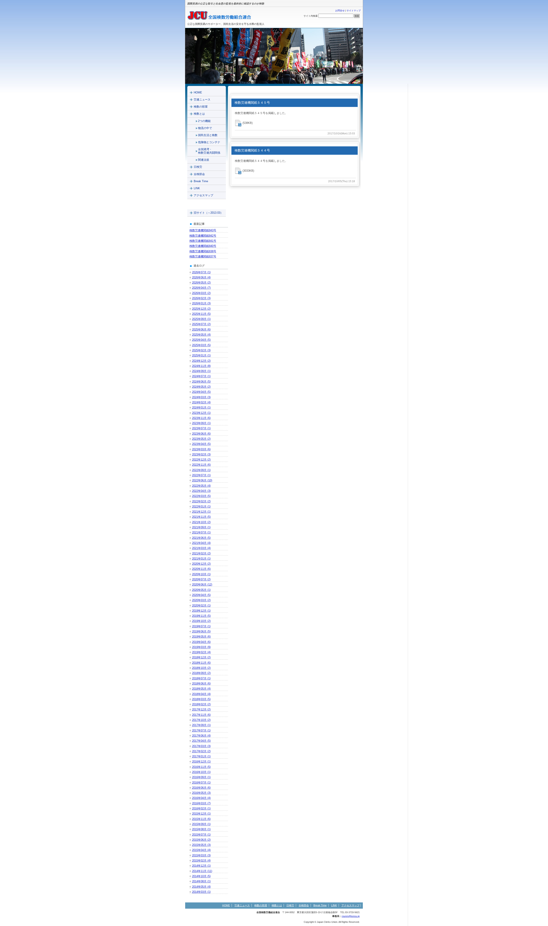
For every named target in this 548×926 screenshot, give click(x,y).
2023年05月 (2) (201, 438)
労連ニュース (202, 99)
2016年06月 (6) (201, 787)
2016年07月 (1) (201, 782)
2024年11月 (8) (201, 366)
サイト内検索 (311, 16)
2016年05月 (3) (201, 792)
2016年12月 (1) (201, 761)
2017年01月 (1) (201, 756)
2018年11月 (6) (201, 662)
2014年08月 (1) (201, 881)
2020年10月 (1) (201, 574)
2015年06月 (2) (201, 839)
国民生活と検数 (207, 135)
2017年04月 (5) (201, 740)
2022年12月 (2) (201, 459)
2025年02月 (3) (201, 350)
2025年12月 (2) (201, 308)
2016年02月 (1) (201, 808)
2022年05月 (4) (201, 485)
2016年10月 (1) (201, 772)
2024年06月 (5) (201, 381)
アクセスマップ (203, 195)
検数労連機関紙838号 (202, 251)
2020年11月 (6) (201, 568)
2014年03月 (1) (201, 891)
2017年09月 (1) (201, 725)
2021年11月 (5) (201, 516)
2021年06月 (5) (201, 537)
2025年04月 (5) (201, 339)
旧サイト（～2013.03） (208, 212)
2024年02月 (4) (201, 402)
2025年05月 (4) (201, 334)
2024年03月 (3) (201, 397)
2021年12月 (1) (201, 511)
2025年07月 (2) (201, 324)
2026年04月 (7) (201, 287)
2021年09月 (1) (201, 527)
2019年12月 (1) (201, 610)
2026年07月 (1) (201, 272)
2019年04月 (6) (201, 642)
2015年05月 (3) (201, 844)
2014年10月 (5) (201, 876)
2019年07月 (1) (201, 626)
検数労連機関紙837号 (202, 256)
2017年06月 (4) (201, 735)
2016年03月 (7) (201, 803)
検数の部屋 (201, 106)
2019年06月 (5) (201, 631)
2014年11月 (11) (202, 871)
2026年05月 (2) (201, 282)
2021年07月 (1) (201, 532)
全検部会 (199, 174)
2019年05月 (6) (201, 636)
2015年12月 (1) (201, 813)
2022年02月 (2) (201, 501)
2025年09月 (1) (201, 319)
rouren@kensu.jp (351, 916)
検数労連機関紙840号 (202, 246)
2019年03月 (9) (201, 647)
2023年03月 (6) (201, 449)
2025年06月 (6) (201, 329)
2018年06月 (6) (201, 683)
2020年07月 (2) (201, 579)
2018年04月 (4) (201, 694)
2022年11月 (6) (201, 464)
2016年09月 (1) (201, 777)
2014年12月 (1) (201, 865)
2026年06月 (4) (201, 277)
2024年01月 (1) (201, 407)
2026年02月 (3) (201, 298)
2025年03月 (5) (201, 345)
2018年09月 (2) (201, 673)
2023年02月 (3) (201, 454)
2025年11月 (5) (201, 313)
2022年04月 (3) (201, 490)
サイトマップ (354, 10)
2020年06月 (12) (202, 584)
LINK (197, 188)
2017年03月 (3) (201, 746)
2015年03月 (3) (201, 855)
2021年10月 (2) (201, 522)
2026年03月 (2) (201, 293)
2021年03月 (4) (201, 548)
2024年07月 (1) (201, 376)
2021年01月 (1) (201, 558)
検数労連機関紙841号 (202, 240)
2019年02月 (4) (201, 652)
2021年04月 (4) (201, 543)
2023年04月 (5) (201, 444)
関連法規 (203, 159)
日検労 (198, 166)
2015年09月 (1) (201, 824)
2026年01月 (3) (201, 303)
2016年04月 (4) (201, 798)
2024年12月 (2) (201, 360)
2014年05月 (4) (201, 886)
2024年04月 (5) (201, 391)
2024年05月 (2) (201, 386)
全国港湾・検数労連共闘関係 (209, 151)
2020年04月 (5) (201, 595)
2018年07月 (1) (201, 678)
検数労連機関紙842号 (202, 235)
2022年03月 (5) (201, 496)
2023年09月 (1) (201, 423)
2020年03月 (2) (201, 600)
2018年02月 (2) (201, 704)
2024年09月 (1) (201, 371)
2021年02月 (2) (201, 553)
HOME (198, 92)
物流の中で (205, 128)
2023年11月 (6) (201, 418)
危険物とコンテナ (209, 142)
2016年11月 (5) (201, 766)
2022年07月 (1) (201, 475)
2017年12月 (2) (201, 709)
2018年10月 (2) (201, 667)
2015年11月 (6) (201, 819)
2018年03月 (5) (201, 699)
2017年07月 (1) (201, 730)
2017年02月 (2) (201, 751)
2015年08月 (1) (201, 829)
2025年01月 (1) (201, 355)
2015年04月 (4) (201, 850)
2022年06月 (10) (202, 480)
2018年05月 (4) (201, 688)
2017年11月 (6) (201, 714)
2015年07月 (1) (201, 834)
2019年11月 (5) (201, 615)
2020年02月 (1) (201, 605)
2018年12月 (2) (201, 657)
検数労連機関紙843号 (202, 230)
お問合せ (340, 10)
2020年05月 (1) (201, 589)
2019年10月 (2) (201, 621)
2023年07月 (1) (201, 428)
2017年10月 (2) (201, 720)
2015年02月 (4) (201, 860)
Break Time (201, 181)
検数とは (199, 113)
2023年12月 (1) (201, 412)
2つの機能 (204, 121)
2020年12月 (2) (201, 563)
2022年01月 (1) (201, 506)
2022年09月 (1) (201, 470)
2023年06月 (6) (201, 433)
